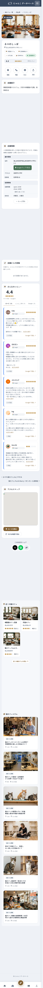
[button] (21, 26)
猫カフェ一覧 (9, 12)
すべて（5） (9, 303)
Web (25, 75)
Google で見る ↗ (30, 335)
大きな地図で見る (13, 534)
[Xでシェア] (15, 547)
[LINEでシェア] (20, 547)
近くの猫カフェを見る (19, 661)
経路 (8, 75)
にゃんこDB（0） (20, 303)
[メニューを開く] (37, 3)
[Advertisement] (21, 117)
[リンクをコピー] (26, 547)
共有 (33, 75)
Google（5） (32, 303)
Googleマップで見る (23, 167)
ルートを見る (12, 529)
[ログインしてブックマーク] (17, 609)
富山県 (18, 12)
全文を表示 (26, 332)
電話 (16, 75)
